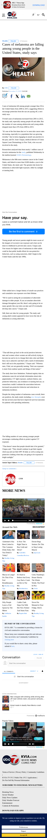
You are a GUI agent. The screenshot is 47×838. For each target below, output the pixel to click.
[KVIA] (14, 15)
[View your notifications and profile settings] (42, 671)
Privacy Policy (21, 772)
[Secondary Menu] (5, 15)
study (23, 152)
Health (20, 463)
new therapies (36, 397)
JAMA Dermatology (23, 155)
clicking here (9, 640)
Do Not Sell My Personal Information (15, 780)
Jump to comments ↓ (9, 469)
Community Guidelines (35, 772)
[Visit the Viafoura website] (40, 716)
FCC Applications (30, 778)
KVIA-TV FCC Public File (12, 778)
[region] (23, 686)
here (12, 646)
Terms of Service (8, 772)
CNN (6, 88)
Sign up (41, 654)
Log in (35, 654)
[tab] (8, 671)
